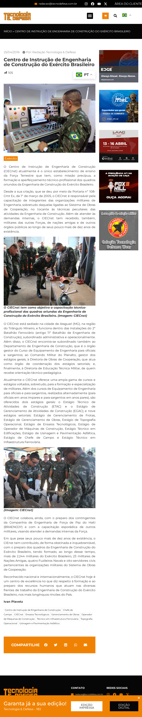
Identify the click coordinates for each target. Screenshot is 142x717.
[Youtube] (99, 4)
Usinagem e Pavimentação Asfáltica (39, 623)
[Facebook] (92, 4)
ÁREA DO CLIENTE (128, 4)
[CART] (105, 16)
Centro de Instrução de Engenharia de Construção (33, 610)
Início (8, 31)
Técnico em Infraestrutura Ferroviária (57, 618)
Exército (11, 158)
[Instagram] (86, 4)
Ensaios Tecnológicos (37, 614)
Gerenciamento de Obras (65, 614)
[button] (90, 16)
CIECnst (18, 614)
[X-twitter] (105, 4)
